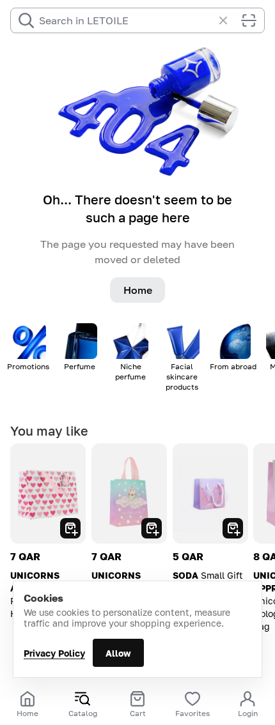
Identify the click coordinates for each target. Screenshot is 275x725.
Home (137, 290)
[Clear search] (229, 20)
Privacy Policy (54, 653)
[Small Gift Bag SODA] (210, 493)
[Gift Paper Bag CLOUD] (129, 493)
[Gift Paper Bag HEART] (48, 493)
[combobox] (126, 20)
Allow (118, 653)
